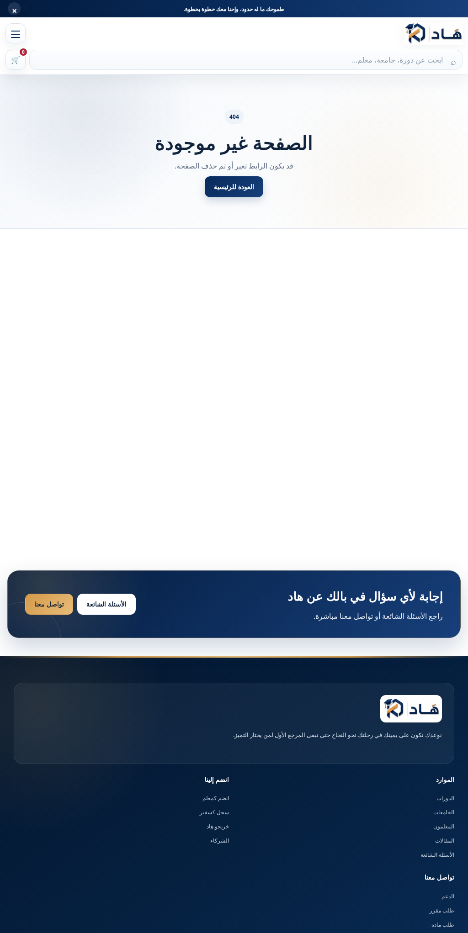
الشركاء (219, 840)
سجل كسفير (214, 812)
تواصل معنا (49, 604)
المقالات (444, 840)
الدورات (445, 798)
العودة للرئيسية (234, 186)
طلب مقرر (442, 910)
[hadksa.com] (433, 33)
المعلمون (443, 826)
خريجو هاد (218, 826)
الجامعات (443, 812)
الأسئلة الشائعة (106, 604)
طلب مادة (442, 924)
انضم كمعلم (215, 798)
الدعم (447, 896)
